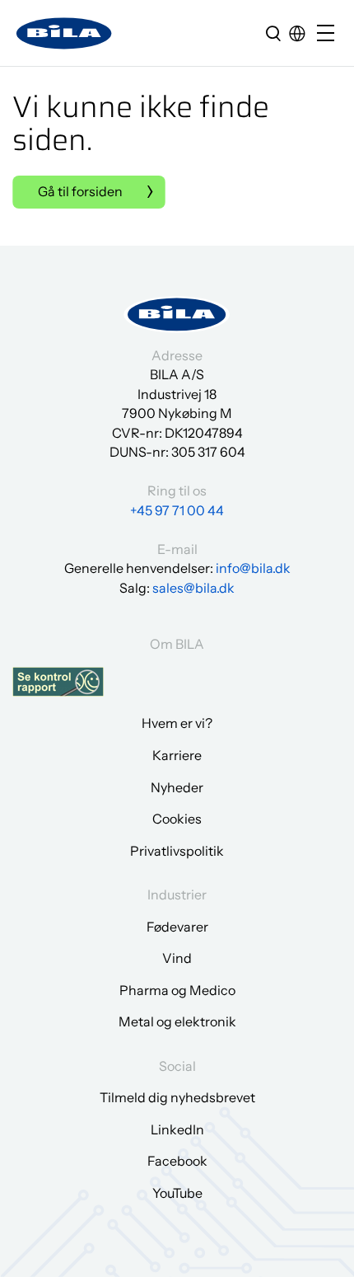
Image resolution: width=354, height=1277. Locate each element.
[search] (273, 33)
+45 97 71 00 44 (177, 510)
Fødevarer (177, 926)
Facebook (177, 1161)
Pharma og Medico (177, 990)
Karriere (177, 755)
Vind (177, 958)
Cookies (177, 818)
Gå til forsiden (80, 191)
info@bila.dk (253, 568)
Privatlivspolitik (177, 851)
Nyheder (177, 787)
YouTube (177, 1193)
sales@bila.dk (193, 588)
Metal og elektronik (177, 1021)
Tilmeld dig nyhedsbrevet (177, 1097)
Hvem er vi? (177, 723)
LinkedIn (177, 1129)
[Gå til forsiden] (64, 33)
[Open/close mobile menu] (329, 34)
